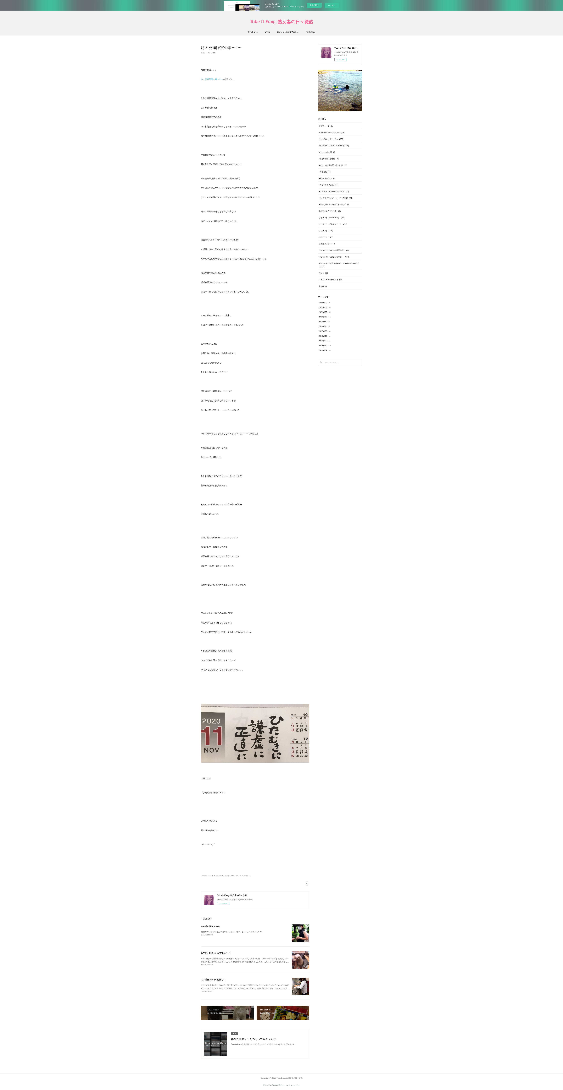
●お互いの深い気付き (329, 158)
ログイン (332, 5)
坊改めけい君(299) (207, 876)
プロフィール (326, 126)
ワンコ (323, 273)
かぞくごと (326, 237)
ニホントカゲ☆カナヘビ (330, 279)
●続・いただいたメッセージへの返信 (335, 198)
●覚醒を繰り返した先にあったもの (334, 204)
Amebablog (310, 32)
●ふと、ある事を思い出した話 (333, 165)
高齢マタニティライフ (330, 211)
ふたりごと (326, 230)
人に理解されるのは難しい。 (214, 979)
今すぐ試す (314, 5)
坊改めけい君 (327, 243)
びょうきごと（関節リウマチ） (334, 257)
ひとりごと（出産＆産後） (331, 217)
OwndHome (253, 32)
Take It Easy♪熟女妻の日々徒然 (281, 22)
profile (267, 32)
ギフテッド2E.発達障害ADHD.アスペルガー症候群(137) (232, 876)
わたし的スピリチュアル (331, 139)
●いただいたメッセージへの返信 (334, 191)
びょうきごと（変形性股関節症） (334, 250)
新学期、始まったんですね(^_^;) (216, 952)
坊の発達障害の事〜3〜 (212, 79)
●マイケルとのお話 (328, 184)
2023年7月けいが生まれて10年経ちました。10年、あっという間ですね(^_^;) (231, 932)
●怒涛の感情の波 (327, 178)
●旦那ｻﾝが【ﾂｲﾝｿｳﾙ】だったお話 (334, 145)
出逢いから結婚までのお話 (287, 32)
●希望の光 (324, 171)
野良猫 (323, 286)
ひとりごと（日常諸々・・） (333, 224)
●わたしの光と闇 (327, 152)
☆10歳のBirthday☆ (210, 926)
